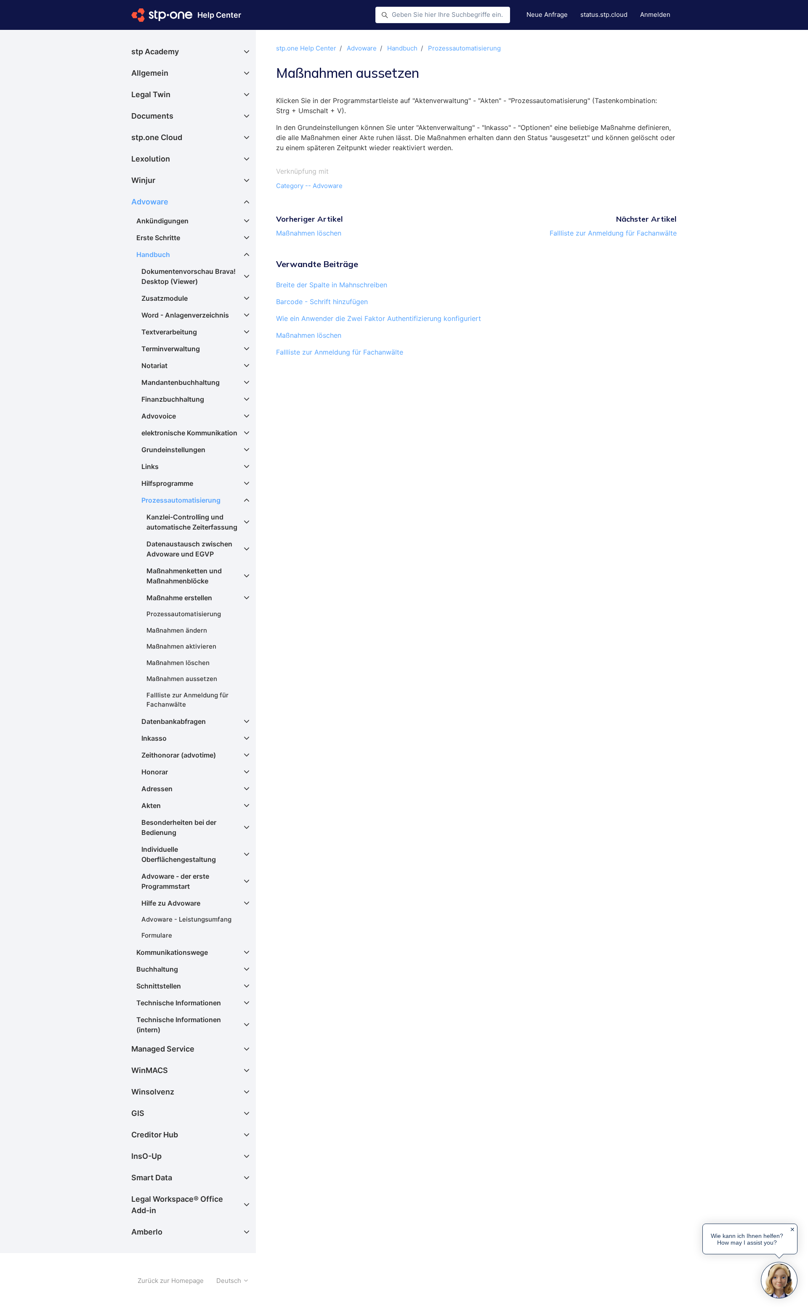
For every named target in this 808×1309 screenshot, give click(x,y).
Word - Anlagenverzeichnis (185, 315)
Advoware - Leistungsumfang (186, 919)
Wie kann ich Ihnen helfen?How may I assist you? (747, 1239)
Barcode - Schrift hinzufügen (322, 301)
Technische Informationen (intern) (178, 1024)
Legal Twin (150, 94)
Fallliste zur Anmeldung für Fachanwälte (613, 233)
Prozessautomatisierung (464, 48)
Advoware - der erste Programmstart (175, 881)
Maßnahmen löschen (308, 233)
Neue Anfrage (547, 15)
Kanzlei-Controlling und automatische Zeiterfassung (191, 522)
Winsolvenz (152, 1091)
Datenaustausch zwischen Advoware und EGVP (189, 549)
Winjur (143, 180)
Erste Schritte (158, 237)
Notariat (154, 365)
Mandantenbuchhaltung (180, 382)
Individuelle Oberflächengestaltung (178, 854)
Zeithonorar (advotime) (178, 755)
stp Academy (155, 51)
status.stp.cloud (603, 15)
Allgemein (149, 73)
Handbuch (402, 48)
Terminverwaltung (170, 348)
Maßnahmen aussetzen (181, 679)
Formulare (156, 935)
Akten (151, 805)
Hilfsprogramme (167, 483)
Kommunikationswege (172, 952)
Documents (152, 115)
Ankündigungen (162, 221)
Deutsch (229, 1281)
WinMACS (149, 1070)
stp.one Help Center (306, 48)
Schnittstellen (158, 986)
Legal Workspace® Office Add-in (177, 1205)
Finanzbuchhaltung (172, 399)
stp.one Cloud (156, 137)
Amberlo (146, 1231)
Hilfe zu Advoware (170, 903)
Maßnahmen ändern (176, 630)
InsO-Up (146, 1156)
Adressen (157, 788)
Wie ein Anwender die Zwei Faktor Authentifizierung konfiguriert (378, 318)
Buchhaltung (157, 969)
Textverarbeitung (169, 332)
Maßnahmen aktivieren (181, 646)
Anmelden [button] (655, 15)
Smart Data (151, 1177)
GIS (137, 1113)
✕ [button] (792, 1229)
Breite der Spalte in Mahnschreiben (331, 285)
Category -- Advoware (309, 186)
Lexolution (150, 158)
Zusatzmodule (164, 298)
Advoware (362, 48)
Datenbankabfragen (173, 721)
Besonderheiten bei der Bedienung (178, 827)
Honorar (154, 772)
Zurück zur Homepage (171, 1281)
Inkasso (154, 738)
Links (150, 466)
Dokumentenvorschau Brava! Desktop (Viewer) (188, 276)
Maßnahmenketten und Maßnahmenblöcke (184, 576)
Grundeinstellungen (173, 449)
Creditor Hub (154, 1134)
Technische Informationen (178, 1003)
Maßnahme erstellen (179, 598)
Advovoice (158, 416)
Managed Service (162, 1048)
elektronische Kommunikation (189, 433)
